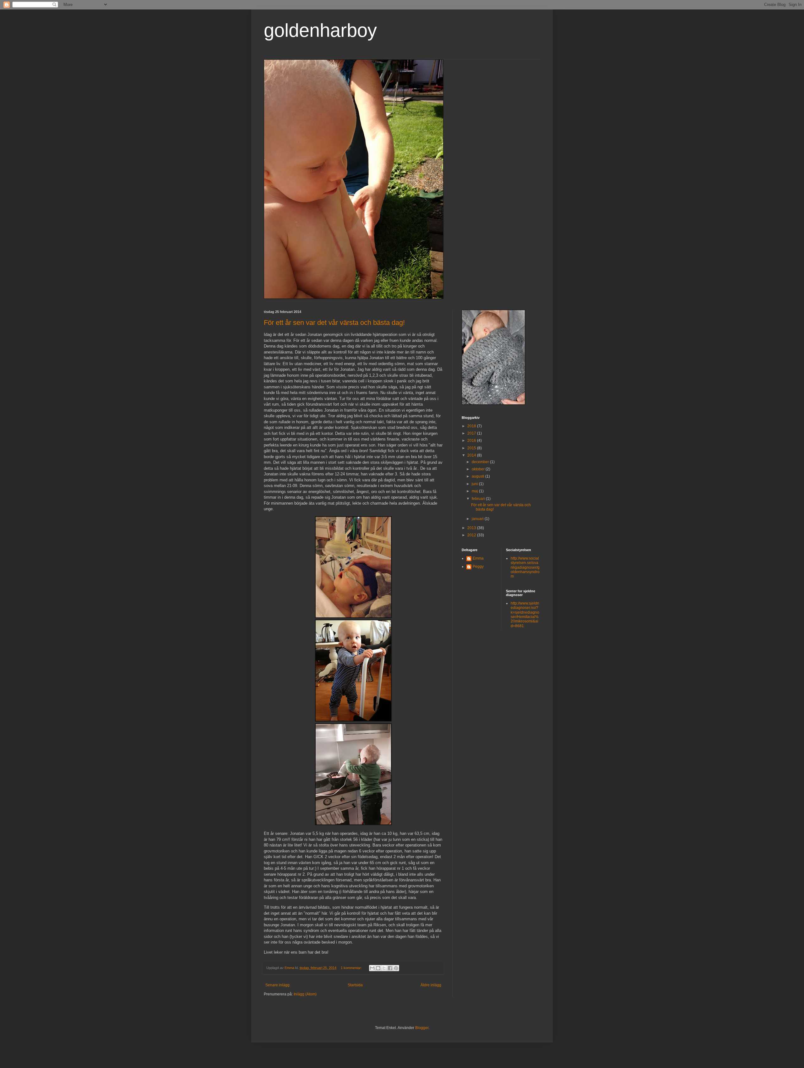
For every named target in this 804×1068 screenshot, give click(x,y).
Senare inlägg (277, 985)
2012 (472, 535)
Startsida (355, 985)
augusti (478, 476)
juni (475, 484)
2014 (472, 455)
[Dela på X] (384, 968)
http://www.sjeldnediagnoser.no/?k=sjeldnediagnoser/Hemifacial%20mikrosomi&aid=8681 (525, 614)
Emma (478, 558)
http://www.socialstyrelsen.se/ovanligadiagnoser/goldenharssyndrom (525, 567)
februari (479, 498)
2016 (472, 440)
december (481, 462)
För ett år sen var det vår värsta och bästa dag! (334, 322)
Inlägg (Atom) (305, 994)
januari (478, 519)
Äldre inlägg (431, 985)
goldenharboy (320, 30)
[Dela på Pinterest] (396, 968)
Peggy (478, 566)
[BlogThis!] (378, 968)
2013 (472, 528)
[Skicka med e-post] (372, 968)
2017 (472, 433)
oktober (479, 469)
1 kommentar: (352, 968)
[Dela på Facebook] (390, 968)
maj (475, 491)
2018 (472, 426)
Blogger (421, 1028)
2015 (472, 448)
